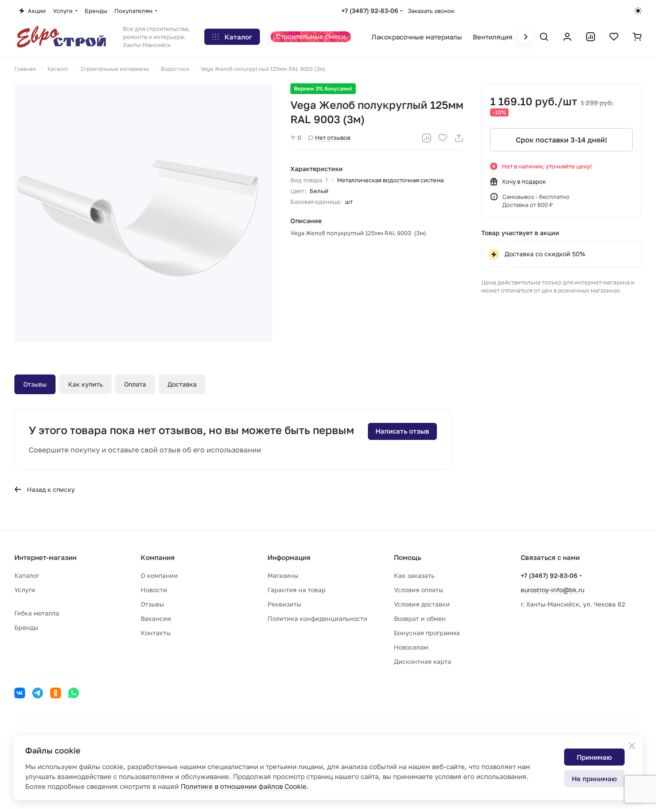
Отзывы (35, 384)
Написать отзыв (402, 431)
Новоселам (411, 647)
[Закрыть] (632, 746)
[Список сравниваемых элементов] (590, 36)
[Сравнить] (426, 137)
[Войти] (567, 36)
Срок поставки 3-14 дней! (561, 139)
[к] (143, 212)
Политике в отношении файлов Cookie (243, 786)
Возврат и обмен (420, 618)
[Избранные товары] (613, 36)
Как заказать (414, 575)
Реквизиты (284, 604)
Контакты (156, 633)
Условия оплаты (418, 590)
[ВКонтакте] (19, 693)
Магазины (283, 575)
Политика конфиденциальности (317, 618)
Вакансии (156, 618)
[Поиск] (543, 36)
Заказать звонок (431, 10)
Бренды (26, 627)
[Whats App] (73, 693)
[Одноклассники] (55, 693)
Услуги (24, 590)
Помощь (407, 557)
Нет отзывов (332, 137)
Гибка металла (36, 613)
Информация (289, 557)
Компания (158, 557)
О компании (159, 575)
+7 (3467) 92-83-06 (369, 10)
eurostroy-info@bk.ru (552, 590)
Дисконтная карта (422, 661)
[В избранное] (442, 137)
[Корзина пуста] (637, 36)
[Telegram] (37, 693)
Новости (154, 590)
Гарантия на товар (297, 590)
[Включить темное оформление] (638, 10)
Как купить (85, 384)
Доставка (182, 384)
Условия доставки (422, 604)
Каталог (26, 575)
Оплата (135, 384)
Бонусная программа (427, 633)
